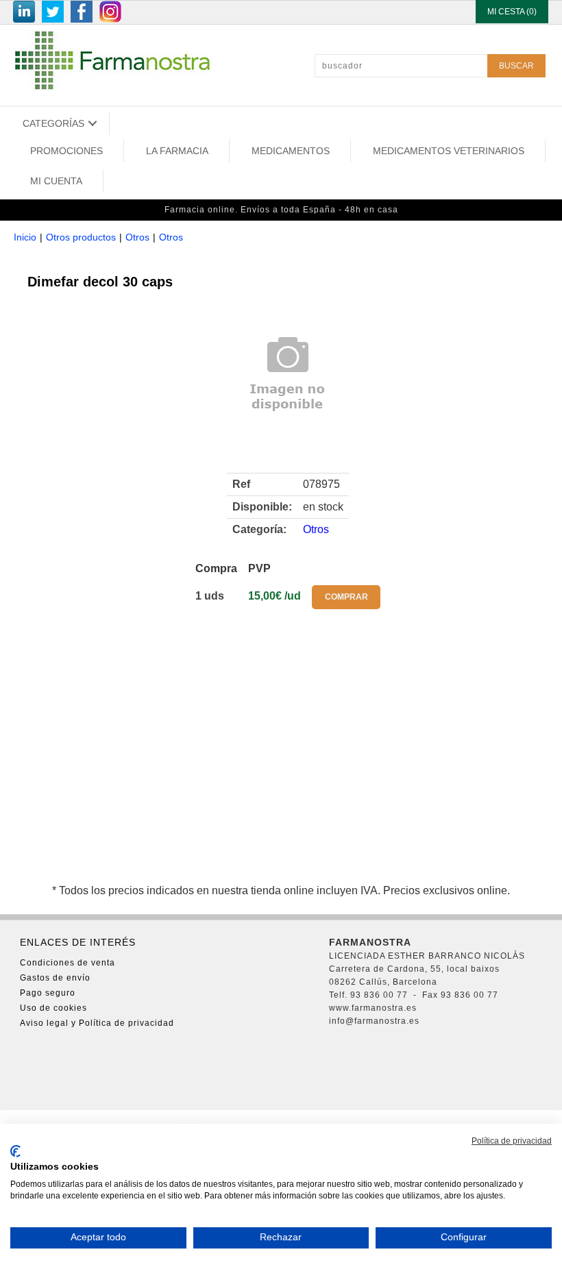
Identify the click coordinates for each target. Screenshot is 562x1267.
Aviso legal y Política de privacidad (97, 1023)
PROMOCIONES (66, 150)
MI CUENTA (56, 180)
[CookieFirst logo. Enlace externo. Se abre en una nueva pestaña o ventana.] (15, 1151)
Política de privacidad (512, 1141)
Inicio (25, 237)
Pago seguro (47, 993)
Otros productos (81, 237)
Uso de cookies (53, 1008)
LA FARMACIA (177, 150)
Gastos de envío (55, 978)
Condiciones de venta (67, 963)
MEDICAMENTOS (291, 150)
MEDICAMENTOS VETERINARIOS (448, 150)
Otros (137, 237)
